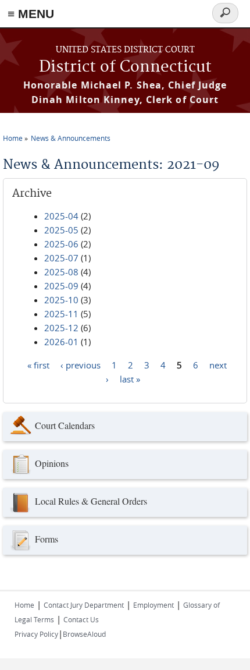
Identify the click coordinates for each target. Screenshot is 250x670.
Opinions (52, 463)
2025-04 (61, 216)
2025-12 (61, 328)
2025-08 (61, 272)
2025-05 (61, 230)
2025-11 (61, 314)
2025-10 (61, 300)
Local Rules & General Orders (91, 501)
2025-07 (61, 258)
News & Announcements (70, 138)
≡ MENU (31, 13)
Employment (153, 604)
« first (38, 364)
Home (13, 138)
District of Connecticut (125, 67)
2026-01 (61, 342)
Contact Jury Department (84, 604)
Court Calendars (65, 425)
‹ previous (80, 364)
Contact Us (81, 619)
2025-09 (61, 286)
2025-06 (61, 244)
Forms (46, 539)
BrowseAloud (84, 634)
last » (130, 378)
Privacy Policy (36, 634)
